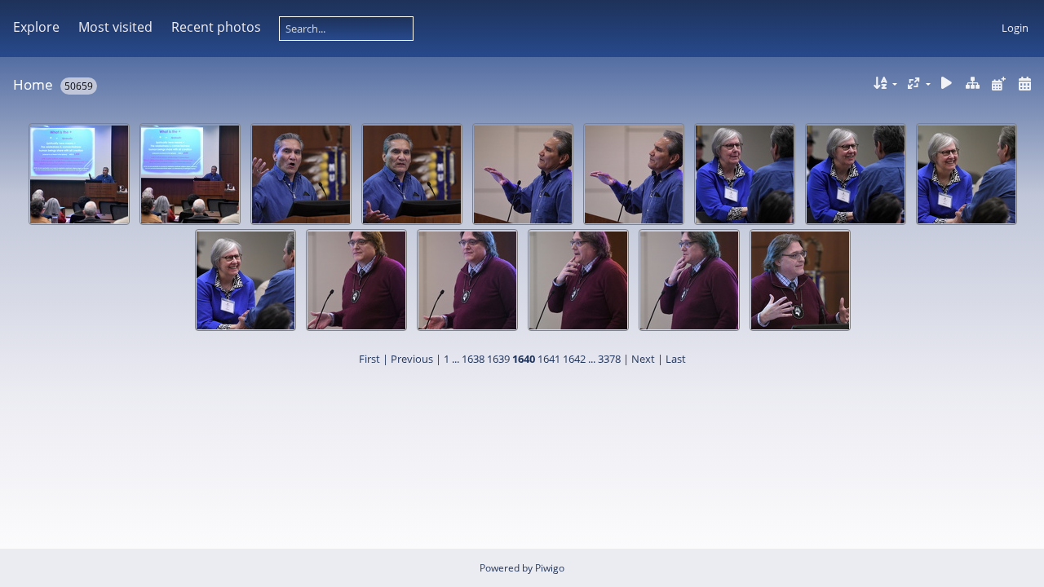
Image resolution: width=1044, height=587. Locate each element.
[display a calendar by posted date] (998, 83)
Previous (412, 358)
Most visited (115, 27)
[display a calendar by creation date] (1024, 83)
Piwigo (549, 568)
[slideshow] (947, 83)
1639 (498, 358)
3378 (609, 358)
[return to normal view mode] (973, 83)
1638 (473, 358)
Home (33, 84)
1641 (548, 358)
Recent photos (216, 27)
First (369, 358)
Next (643, 358)
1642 (574, 358)
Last (676, 358)
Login (1015, 27)
